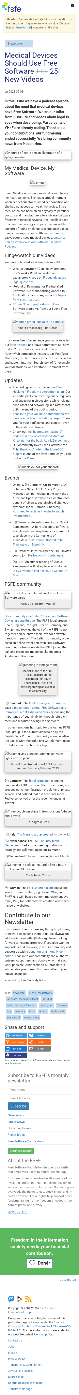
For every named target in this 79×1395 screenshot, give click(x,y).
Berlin (32, 1011)
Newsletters (16, 1115)
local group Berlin (41, 781)
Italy (8, 1011)
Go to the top (68, 1279)
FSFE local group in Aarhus (47, 703)
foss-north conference (48, 555)
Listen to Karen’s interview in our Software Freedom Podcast (35, 242)
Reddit (41, 1042)
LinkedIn (17, 1049)
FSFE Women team (40, 888)
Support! (17, 1055)
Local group (46, 1005)
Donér (42, 1263)
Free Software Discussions (26, 1141)
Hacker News (17, 1042)
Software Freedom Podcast (22, 998)
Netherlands (58, 1011)
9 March (63, 856)
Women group (31, 1017)
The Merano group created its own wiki (43, 834)
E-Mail (41, 1049)
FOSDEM (47, 998)
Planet (31, 458)
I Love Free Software (41, 992)
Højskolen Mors (39, 712)
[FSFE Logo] (11, 7)
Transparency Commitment (25, 1364)
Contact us (15, 1340)
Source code (15, 1376)
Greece (43, 1011)
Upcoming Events (19, 1128)
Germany (20, 1011)
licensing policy (43, 1334)
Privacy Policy (17, 1358)
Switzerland (13, 1017)
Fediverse (17, 1035)
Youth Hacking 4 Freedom (21, 1005)
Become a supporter (21, 1150)
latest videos (18, 345)
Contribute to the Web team (25, 1383)
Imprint (12, 1352)
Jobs (11, 1346)
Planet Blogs (16, 1135)
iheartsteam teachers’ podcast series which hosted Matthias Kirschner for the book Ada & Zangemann (40, 436)
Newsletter (15, 43)
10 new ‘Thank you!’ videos (31, 304)
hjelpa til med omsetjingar (22, 27)
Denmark (62, 1005)
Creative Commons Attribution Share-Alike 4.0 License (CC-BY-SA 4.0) (39, 1326)
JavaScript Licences (20, 1370)
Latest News (16, 1122)
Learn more (15, 1211)
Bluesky (41, 1035)
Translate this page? (20, 1389)
